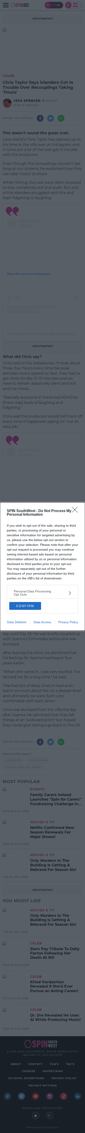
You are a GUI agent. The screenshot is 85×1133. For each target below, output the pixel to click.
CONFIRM (25, 606)
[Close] (76, 511)
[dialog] (42, 566)
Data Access (42, 622)
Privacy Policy (68, 622)
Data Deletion (17, 622)
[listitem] (42, 593)
